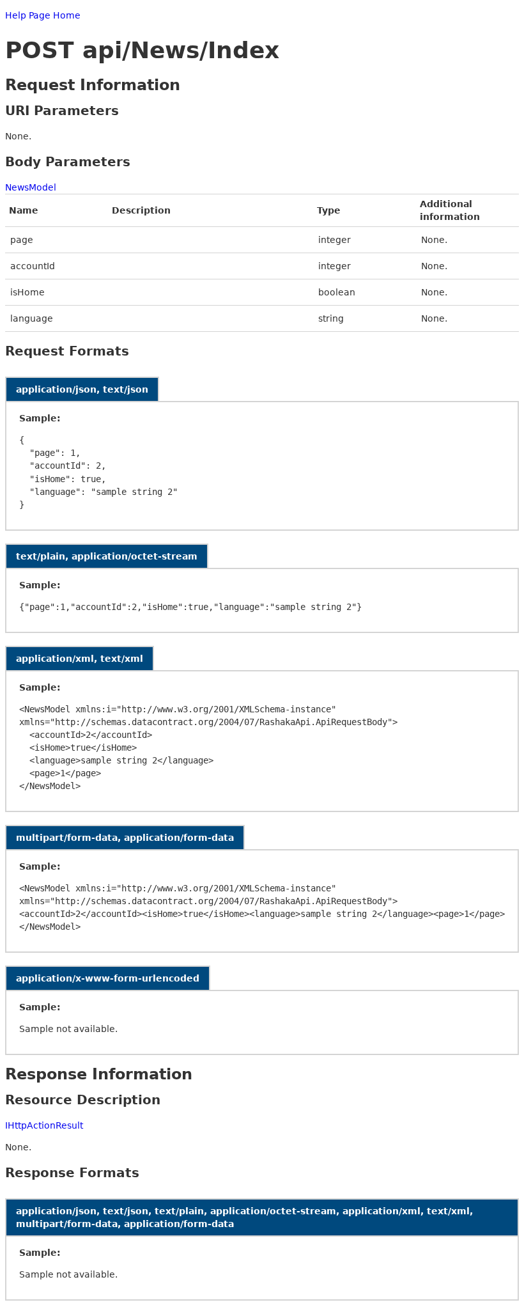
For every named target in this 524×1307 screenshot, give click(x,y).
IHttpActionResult (44, 1125)
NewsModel (30, 187)
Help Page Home (43, 15)
